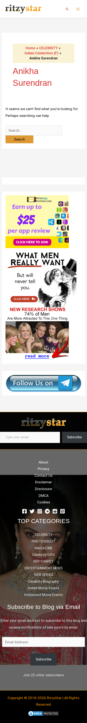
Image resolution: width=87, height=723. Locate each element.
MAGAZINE (43, 548)
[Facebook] (24, 511)
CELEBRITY (43, 535)
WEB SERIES (43, 575)
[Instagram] (39, 511)
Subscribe (74, 437)
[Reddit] (54, 511)
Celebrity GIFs (43, 554)
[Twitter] (32, 511)
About (43, 462)
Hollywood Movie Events (43, 595)
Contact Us (43, 475)
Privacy (43, 469)
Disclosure (43, 489)
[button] (67, 9)
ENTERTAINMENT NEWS (43, 568)
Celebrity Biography (43, 581)
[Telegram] (47, 511)
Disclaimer (43, 482)
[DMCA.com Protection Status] (43, 713)
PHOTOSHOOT (43, 541)
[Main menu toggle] (78, 9)
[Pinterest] (62, 511)
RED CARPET (43, 561)
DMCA (44, 495)
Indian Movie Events (43, 588)
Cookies (43, 502)
